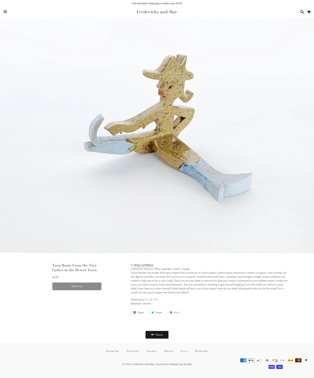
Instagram (112, 351)
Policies (169, 351)
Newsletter (133, 351)
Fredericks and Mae (157, 12)
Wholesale (201, 351)
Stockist (152, 351)
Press (184, 351)
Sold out (76, 286)
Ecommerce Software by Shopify (173, 364)
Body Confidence (143, 264)
